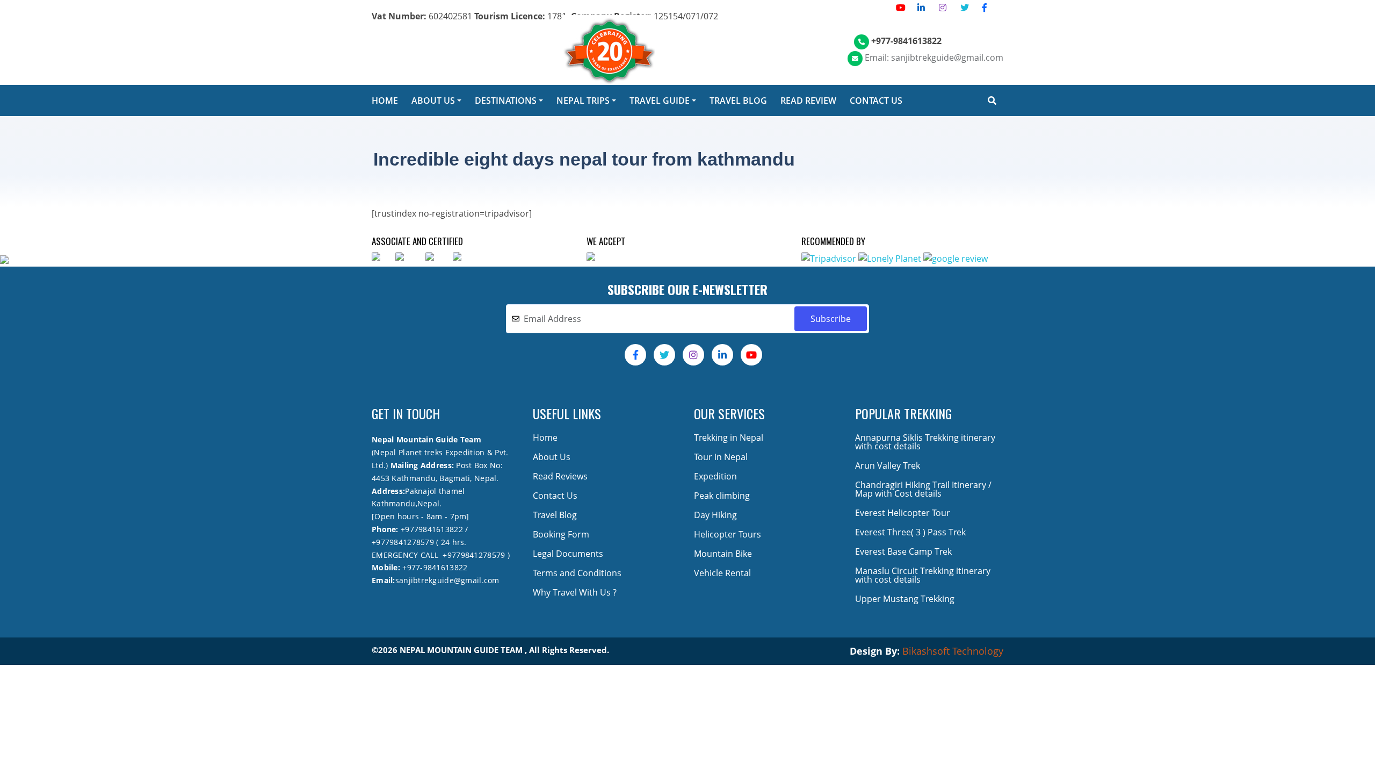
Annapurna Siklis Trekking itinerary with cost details (925, 441)
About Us (551, 457)
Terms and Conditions (577, 573)
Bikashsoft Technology (952, 650)
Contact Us (555, 495)
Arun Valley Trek (887, 465)
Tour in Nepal (721, 457)
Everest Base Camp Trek (903, 551)
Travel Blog (555, 515)
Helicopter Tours (727, 534)
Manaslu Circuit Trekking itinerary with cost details (922, 575)
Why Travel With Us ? (575, 592)
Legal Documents (568, 553)
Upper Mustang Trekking (904, 598)
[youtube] (901, 7)
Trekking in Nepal (728, 437)
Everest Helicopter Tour (902, 512)
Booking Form (561, 534)
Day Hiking (715, 515)
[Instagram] (942, 7)
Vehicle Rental (722, 573)
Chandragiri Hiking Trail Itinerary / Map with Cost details (923, 489)
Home (545, 437)
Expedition (715, 476)
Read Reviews (560, 476)
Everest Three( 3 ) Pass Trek (910, 532)
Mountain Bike (723, 553)
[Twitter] (964, 7)
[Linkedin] (921, 7)
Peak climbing (722, 495)
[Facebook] (984, 7)
